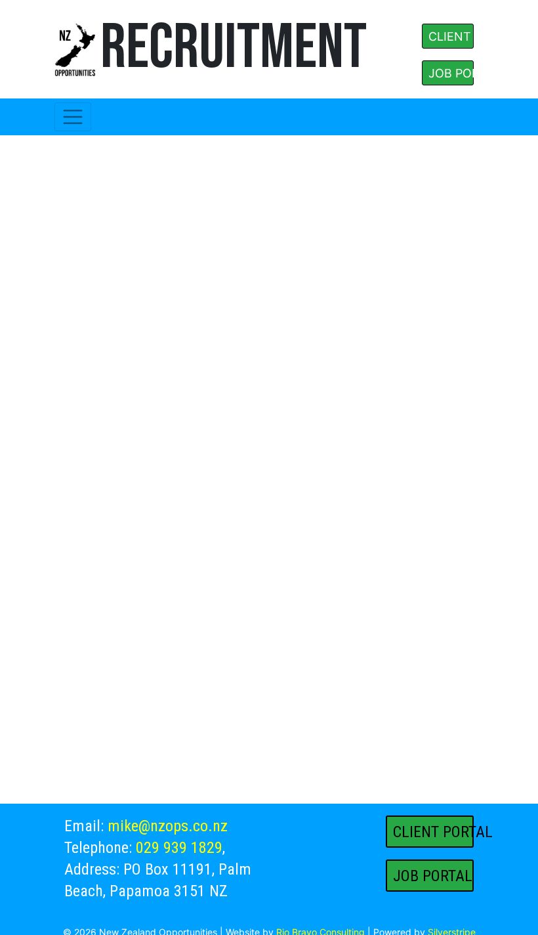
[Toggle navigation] (72, 116)
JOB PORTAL (451, 73)
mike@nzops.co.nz (168, 826)
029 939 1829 (179, 847)
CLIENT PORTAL (451, 36)
